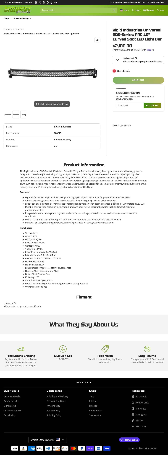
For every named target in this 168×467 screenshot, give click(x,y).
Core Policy (9, 415)
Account (136, 10)
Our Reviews (10, 405)
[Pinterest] (44, 2)
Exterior (93, 405)
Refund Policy (53, 410)
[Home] (18, 10)
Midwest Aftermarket (146, 448)
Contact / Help (11, 401)
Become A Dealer (12, 396)
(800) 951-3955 (157, 2)
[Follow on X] (40, 2)
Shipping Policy (54, 415)
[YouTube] (55, 2)
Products (17, 29)
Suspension (95, 415)
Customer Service (12, 410)
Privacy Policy (53, 405)
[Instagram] (48, 2)
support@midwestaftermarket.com (129, 2)
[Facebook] (36, 2)
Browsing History (21, 18)
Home (7, 29)
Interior (93, 401)
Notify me (152, 105)
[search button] (114, 10)
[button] (148, 10)
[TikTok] (52, 2)
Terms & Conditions (56, 401)
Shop (6, 18)
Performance (95, 410)
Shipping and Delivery (57, 396)
